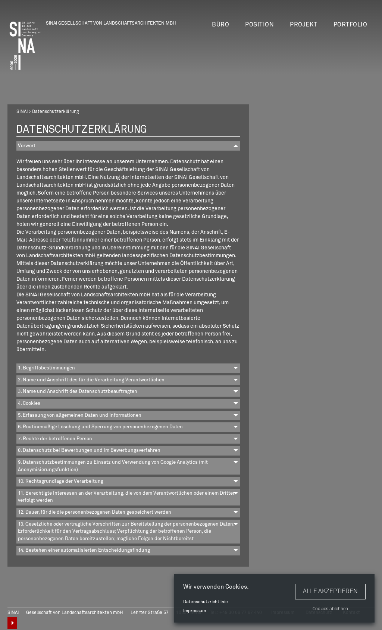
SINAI (22, 112)
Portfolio (350, 25)
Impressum (194, 611)
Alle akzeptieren (330, 591)
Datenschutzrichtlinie (205, 602)
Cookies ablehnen (330, 609)
